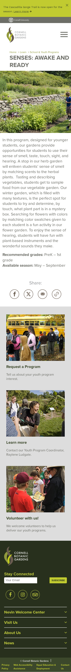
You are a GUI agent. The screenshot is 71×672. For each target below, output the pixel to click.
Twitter (28, 294)
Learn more (21, 11)
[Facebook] (14, 294)
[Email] (42, 294)
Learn (23, 52)
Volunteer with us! (22, 518)
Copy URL (56, 294)
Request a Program (23, 366)
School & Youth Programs (44, 52)
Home (13, 52)
